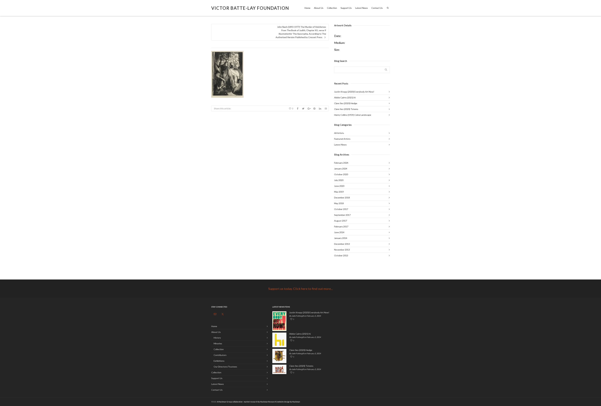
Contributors (220, 355)
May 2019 (339, 191)
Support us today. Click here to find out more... (300, 288)
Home (307, 8)
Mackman (296, 402)
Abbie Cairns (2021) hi (345, 97)
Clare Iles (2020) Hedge (345, 103)
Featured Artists (342, 138)
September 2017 (342, 215)
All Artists (339, 133)
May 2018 (339, 203)
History (217, 337)
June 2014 (339, 232)
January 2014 (340, 238)
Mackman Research (268, 402)
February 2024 (341, 162)
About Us (318, 8)
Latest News (361, 8)
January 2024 (340, 168)
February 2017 (341, 226)
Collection (332, 8)
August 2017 (340, 220)
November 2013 (342, 249)
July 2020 (338, 180)
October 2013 (341, 255)
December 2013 (342, 244)
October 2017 (341, 209)
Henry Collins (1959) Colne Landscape (352, 115)
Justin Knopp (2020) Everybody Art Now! (354, 91)
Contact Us (377, 8)
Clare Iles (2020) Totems (346, 109)
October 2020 (341, 174)
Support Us (346, 8)
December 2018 (342, 197)
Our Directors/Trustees (225, 366)
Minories (218, 343)
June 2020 (339, 186)
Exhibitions (219, 360)
